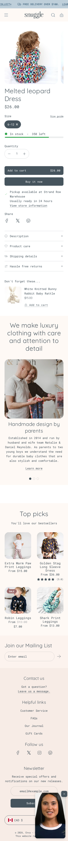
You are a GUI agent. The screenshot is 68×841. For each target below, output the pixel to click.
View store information (28, 205)
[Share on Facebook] (6, 221)
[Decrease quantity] (9, 153)
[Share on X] (17, 221)
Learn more (34, 468)
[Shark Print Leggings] (50, 600)
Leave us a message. (34, 691)
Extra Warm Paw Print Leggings (18, 565)
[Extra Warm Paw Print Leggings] (18, 545)
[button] (50, 815)
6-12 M (13, 124)
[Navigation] (6, 15)
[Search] (53, 15)
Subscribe (34, 803)
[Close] (64, 794)
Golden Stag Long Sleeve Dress (50, 566)
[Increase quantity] (24, 153)
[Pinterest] (50, 752)
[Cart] (61, 15)
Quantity (11, 146)
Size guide (56, 116)
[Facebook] (17, 752)
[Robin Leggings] (18, 600)
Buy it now (34, 181)
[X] (28, 752)
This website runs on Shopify (34, 835)
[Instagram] (39, 752)
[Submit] (58, 656)
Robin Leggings (18, 618)
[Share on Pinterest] (28, 221)
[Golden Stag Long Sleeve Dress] (50, 545)
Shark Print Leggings (50, 619)
